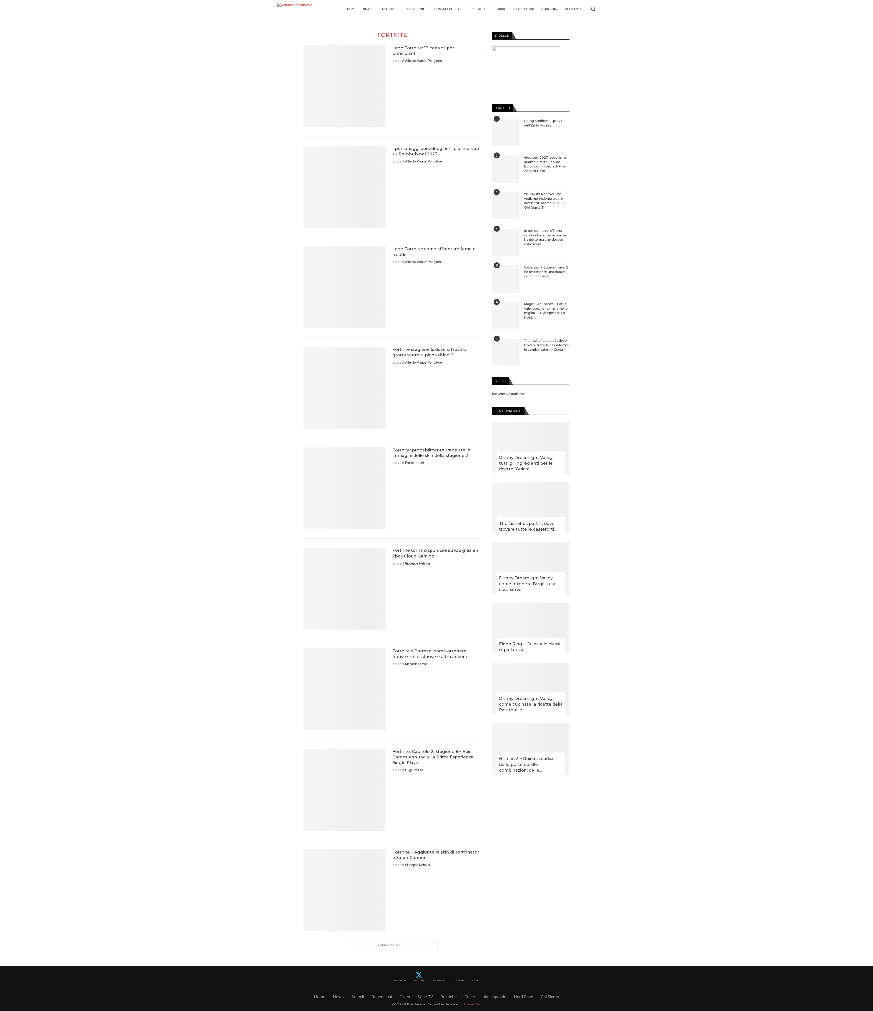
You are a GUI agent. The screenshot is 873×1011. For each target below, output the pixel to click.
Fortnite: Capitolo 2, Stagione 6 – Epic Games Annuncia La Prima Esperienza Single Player (433, 757)
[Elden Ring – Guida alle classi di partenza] (530, 628)
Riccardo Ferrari (416, 664)
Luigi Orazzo (414, 770)
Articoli (389, 9)
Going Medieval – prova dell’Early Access (543, 123)
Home (351, 9)
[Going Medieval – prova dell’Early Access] (505, 132)
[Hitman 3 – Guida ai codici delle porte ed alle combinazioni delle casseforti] (530, 749)
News (367, 9)
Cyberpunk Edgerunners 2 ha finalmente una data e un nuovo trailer (546, 271)
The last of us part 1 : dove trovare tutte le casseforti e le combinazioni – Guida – (546, 345)
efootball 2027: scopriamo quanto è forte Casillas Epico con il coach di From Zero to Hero (545, 164)
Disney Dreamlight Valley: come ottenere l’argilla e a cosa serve (527, 583)
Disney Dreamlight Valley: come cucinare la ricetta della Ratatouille (531, 704)
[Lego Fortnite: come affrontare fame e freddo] (345, 287)
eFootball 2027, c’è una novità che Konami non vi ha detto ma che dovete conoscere (545, 237)
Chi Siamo (573, 9)
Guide (501, 9)
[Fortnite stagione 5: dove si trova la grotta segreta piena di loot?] (345, 388)
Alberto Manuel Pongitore (423, 61)
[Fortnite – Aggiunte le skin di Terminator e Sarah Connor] (345, 890)
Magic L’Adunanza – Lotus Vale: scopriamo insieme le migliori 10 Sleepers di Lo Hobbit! (546, 310)
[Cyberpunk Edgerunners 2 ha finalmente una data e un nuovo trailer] (505, 279)
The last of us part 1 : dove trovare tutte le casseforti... (528, 526)
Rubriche (479, 9)
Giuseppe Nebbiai (417, 563)
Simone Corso (472, 1004)
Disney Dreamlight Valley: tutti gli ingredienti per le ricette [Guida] (526, 463)
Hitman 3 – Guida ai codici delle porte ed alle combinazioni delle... (526, 764)
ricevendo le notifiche (508, 394)
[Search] (593, 9)
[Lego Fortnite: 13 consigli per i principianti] (345, 86)
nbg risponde (523, 9)
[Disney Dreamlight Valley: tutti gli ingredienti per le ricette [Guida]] (530, 448)
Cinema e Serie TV (448, 9)
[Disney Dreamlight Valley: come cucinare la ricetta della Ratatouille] (530, 689)
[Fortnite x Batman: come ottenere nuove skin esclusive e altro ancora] (345, 689)
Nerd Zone (549, 9)
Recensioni (415, 9)
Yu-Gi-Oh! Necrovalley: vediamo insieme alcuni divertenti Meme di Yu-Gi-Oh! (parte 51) (545, 201)
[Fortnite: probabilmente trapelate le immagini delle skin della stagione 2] (345, 488)
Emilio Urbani (414, 463)
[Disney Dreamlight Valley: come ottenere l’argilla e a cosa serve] (530, 568)
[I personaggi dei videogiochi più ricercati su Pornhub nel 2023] (345, 187)
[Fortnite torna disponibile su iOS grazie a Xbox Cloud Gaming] (345, 589)
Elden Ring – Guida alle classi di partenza (529, 646)
